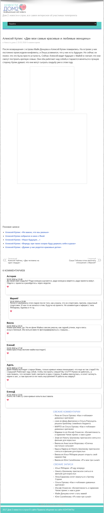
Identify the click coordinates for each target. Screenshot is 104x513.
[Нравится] (8, 287)
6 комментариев (33, 42)
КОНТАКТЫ (68, 510)
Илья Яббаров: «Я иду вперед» (70, 468)
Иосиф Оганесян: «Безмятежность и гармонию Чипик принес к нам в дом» (77, 433)
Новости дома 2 (10, 42)
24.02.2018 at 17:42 (14, 368)
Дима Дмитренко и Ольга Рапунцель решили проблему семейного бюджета (75, 422)
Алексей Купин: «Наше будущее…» (22, 240)
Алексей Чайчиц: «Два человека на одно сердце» (23, 261)
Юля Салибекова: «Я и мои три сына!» (82, 460)
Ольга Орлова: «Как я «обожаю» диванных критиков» (74, 416)
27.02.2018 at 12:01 (14, 395)
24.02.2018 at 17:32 (14, 348)
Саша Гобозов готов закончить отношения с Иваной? (82, 261)
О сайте (33, 510)
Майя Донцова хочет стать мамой (71, 493)
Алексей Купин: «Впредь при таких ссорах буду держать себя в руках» (40, 243)
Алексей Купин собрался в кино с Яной (25, 236)
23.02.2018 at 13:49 (14, 279)
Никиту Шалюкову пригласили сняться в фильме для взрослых (77, 450)
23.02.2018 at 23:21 (14, 326)
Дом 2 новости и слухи (18, 510)
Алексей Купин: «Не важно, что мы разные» (27, 232)
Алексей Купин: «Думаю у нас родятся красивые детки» (33, 247)
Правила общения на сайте (50, 510)
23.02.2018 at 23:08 (18, 302)
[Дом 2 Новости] (14, 11)
